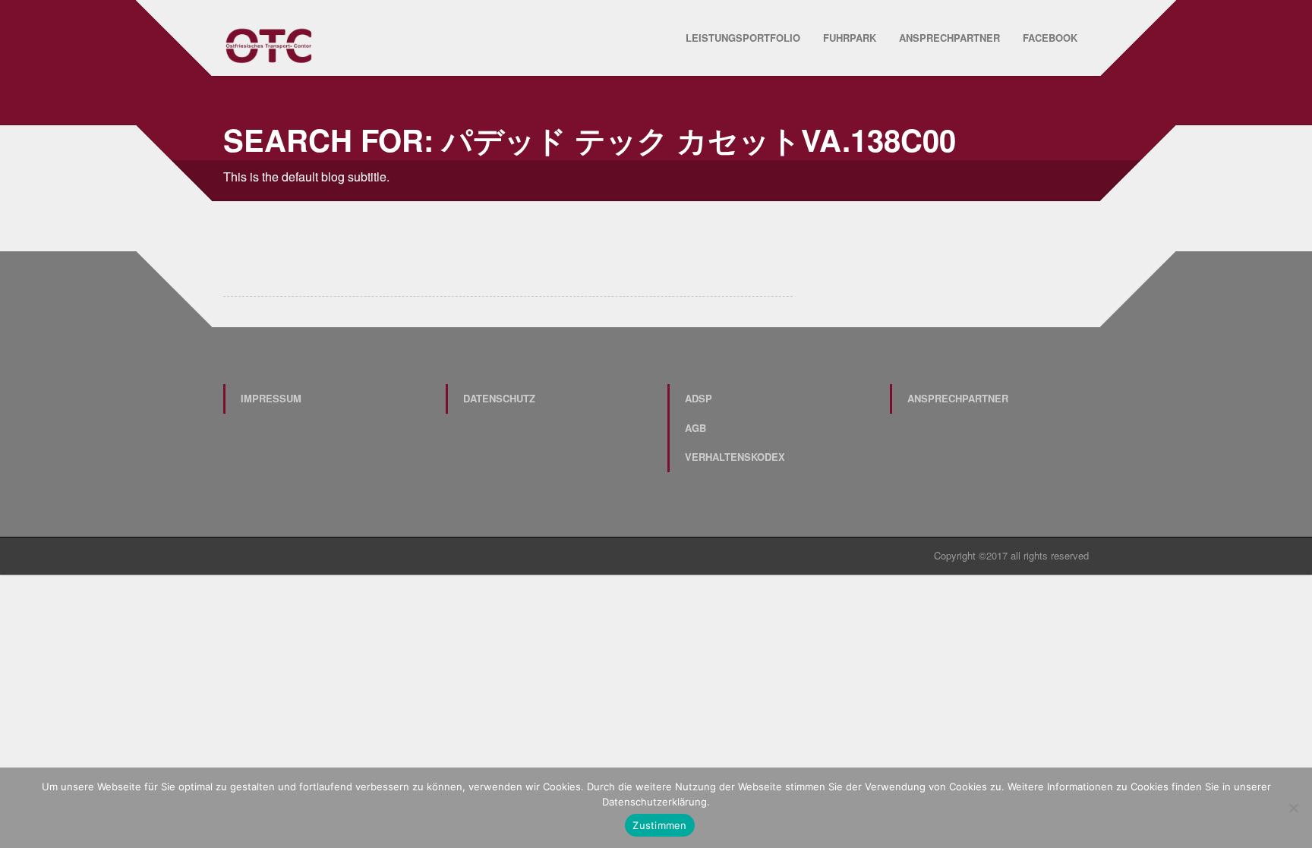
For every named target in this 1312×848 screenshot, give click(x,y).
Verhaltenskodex (735, 456)
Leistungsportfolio (743, 37)
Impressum (271, 398)
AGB (695, 428)
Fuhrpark (849, 37)
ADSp (698, 398)
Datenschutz (499, 398)
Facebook (1050, 37)
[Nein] (1293, 807)
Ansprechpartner (949, 37)
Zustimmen (659, 825)
